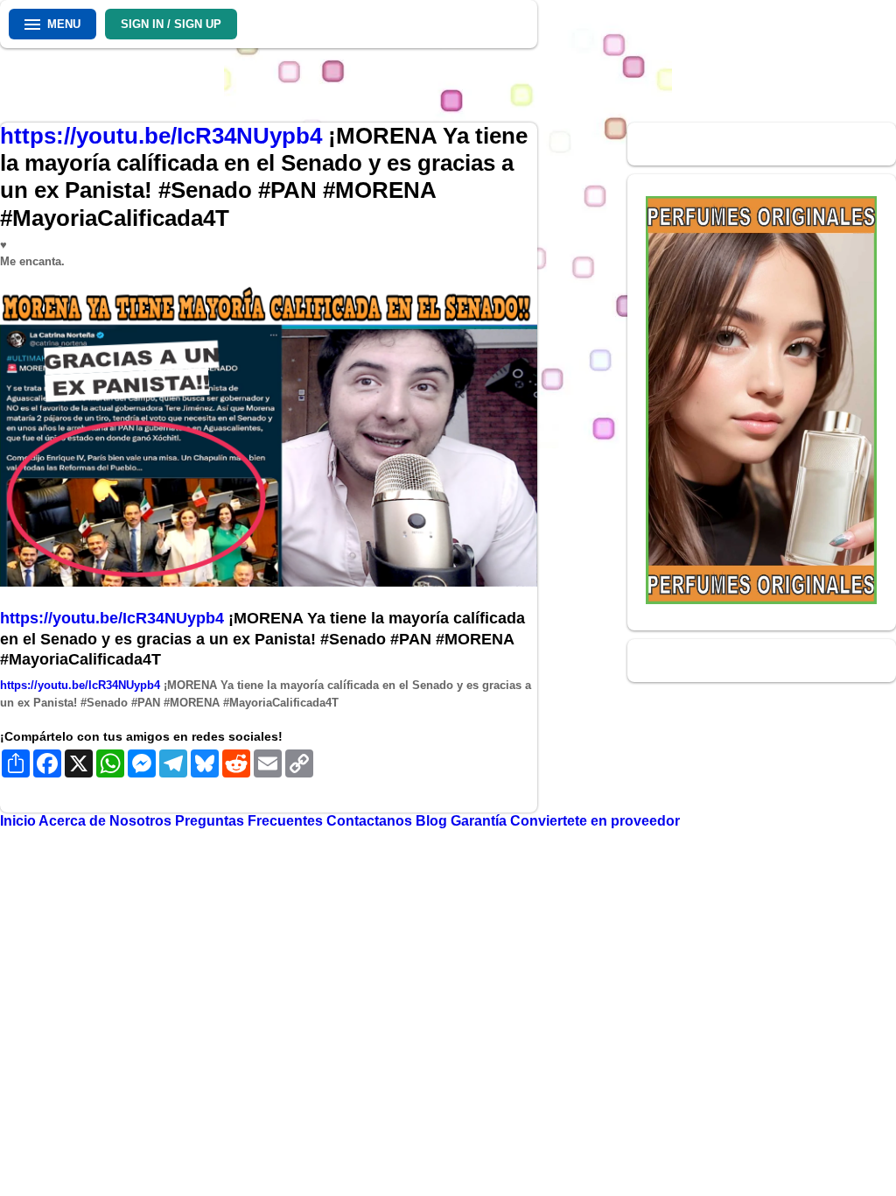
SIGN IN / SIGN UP (171, 24)
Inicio (19, 820)
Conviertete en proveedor (595, 820)
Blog (433, 820)
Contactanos (371, 820)
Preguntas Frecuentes (250, 820)
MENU (63, 24)
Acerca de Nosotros (106, 820)
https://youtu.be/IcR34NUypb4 (164, 136)
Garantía (479, 820)
